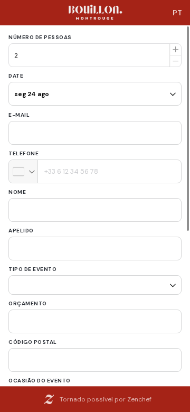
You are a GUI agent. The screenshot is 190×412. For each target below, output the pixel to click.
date (15, 75)
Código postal (32, 338)
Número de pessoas (40, 37)
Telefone (23, 153)
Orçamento (27, 299)
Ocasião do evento (39, 376)
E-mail (19, 114)
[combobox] (23, 171)
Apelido (21, 230)
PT (177, 12)
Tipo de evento (32, 269)
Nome (17, 192)
